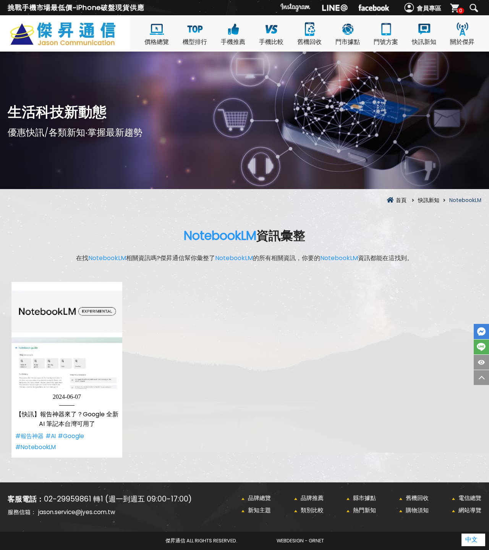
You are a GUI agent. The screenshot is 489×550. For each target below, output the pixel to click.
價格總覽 (156, 41)
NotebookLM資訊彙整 (76, 42)
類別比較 (312, 510)
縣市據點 (364, 498)
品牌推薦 (312, 498)
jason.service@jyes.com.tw (76, 512)
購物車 (460, 10)
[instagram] (296, 7)
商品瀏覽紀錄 (481, 362)
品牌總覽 (259, 498)
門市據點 (347, 41)
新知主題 (259, 510)
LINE (481, 347)
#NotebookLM (35, 447)
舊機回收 (309, 41)
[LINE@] (334, 7)
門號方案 (386, 41)
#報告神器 (29, 436)
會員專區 (429, 8)
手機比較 (271, 41)
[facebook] (373, 7)
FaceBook (481, 331)
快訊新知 (424, 41)
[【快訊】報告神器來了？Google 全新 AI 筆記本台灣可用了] (66, 337)
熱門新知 (364, 510)
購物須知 (417, 510)
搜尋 (473, 8)
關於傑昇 (462, 41)
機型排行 (195, 41)
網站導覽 (469, 510)
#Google (71, 436)
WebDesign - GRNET (300, 540)
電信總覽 (469, 498)
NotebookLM (220, 235)
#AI (50, 436)
